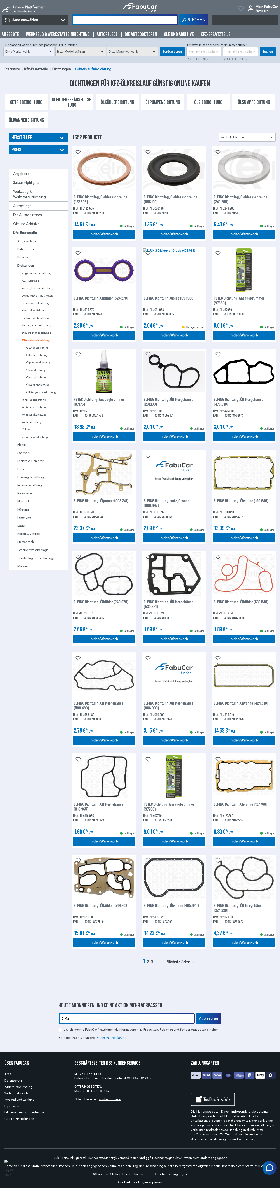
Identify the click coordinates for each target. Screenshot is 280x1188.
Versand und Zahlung (19, 1100)
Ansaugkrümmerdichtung (37, 288)
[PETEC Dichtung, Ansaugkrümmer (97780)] (174, 776)
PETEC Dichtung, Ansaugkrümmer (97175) (99, 401)
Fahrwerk (24, 453)
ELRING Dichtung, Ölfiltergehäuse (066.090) (168, 705)
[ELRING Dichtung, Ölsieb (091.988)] (174, 270)
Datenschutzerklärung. (111, 1038)
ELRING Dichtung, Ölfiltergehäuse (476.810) (238, 401)
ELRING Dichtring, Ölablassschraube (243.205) (240, 199)
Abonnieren (208, 1018)
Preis (16, 149)
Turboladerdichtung (34, 399)
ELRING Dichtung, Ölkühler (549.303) (101, 905)
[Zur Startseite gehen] (140, 7)
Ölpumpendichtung (38, 362)
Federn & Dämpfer (31, 461)
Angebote (21, 174)
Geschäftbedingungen (171, 1174)
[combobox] (29, 51)
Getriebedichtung (37, 347)
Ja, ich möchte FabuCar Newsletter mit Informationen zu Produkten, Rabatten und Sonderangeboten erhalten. (141, 1030)
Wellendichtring (31, 422)
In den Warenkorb (104, 234)
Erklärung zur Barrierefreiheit (24, 1112)
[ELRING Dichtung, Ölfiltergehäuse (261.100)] (174, 371)
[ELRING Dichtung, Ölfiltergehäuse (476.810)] (244, 371)
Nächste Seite (178, 961)
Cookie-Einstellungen (19, 1119)
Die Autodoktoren (27, 215)
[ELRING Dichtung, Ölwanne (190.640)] (244, 473)
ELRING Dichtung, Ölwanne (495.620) (171, 905)
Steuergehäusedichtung (36, 332)
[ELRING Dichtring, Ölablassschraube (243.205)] (244, 169)
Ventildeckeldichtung (34, 407)
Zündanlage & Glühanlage (36, 558)
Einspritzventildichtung (36, 303)
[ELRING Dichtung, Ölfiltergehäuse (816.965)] (104, 776)
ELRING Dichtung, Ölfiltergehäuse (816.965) (98, 806)
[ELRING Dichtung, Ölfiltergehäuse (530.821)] (174, 574)
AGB (7, 1074)
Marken (23, 566)
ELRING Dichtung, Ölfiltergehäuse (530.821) (168, 604)
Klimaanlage (26, 501)
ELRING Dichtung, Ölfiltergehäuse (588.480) (98, 705)
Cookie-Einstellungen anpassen (140, 1182)
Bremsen (24, 257)
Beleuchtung (26, 249)
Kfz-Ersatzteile (25, 233)
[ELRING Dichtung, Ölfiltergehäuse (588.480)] (104, 675)
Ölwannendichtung (38, 384)
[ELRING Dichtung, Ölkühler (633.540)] (244, 574)
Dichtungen (26, 265)
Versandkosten (128, 1158)
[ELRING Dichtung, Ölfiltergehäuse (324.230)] (244, 878)
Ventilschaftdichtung (34, 414)
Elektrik (23, 445)
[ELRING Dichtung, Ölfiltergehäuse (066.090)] (174, 675)
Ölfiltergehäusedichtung (41, 392)
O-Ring (26, 429)
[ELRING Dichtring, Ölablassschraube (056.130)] (174, 169)
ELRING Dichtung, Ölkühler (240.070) (101, 601)
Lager (22, 526)
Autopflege (22, 206)
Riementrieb (26, 542)
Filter (21, 469)
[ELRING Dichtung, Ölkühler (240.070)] (104, 574)
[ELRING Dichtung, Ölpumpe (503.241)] (104, 473)
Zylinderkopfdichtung (35, 437)
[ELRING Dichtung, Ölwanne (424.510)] (244, 675)
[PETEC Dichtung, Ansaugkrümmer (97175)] (104, 371)
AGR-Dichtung (30, 280)
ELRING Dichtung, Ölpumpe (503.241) (101, 500)
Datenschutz (13, 1081)
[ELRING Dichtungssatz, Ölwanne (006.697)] (174, 473)
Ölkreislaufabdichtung (36, 340)
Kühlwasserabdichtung (36, 317)
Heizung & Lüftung (31, 477)
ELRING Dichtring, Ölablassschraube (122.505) (100, 199)
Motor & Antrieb (29, 534)
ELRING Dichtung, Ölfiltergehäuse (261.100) (168, 401)
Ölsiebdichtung (35, 370)
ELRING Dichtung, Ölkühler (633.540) (241, 601)
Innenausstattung (30, 485)
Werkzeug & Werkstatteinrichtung (29, 194)
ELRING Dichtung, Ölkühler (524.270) (101, 297)
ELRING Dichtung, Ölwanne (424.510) (241, 702)
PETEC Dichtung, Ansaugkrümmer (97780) (169, 806)
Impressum (11, 1106)
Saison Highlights (26, 183)
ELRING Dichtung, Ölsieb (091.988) (169, 297)
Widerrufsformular (17, 1093)
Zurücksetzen (172, 51)
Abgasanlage (27, 241)
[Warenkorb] (245, 20)
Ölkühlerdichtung (36, 355)
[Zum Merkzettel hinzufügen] (77, 151)
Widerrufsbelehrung (18, 1087)
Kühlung (23, 509)
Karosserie (25, 493)
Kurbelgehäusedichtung (36, 325)
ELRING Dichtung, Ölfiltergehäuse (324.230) (238, 907)
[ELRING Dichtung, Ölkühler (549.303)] (104, 878)
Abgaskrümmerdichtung (37, 273)
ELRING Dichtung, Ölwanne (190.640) (241, 500)
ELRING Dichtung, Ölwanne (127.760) (240, 804)
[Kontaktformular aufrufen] (269, 1167)
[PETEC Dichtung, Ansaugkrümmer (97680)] (244, 270)
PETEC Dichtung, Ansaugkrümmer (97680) (239, 300)
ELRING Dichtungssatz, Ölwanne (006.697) (167, 503)
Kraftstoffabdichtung (34, 310)
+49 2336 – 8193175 (138, 1078)
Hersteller (22, 137)
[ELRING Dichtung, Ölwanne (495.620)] (174, 878)
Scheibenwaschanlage (33, 550)
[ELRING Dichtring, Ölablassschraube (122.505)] (104, 169)
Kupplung (24, 517)
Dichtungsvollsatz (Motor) (37, 295)
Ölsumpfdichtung (36, 377)
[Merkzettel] (241, 9)
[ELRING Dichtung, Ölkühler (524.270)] (104, 270)
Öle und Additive (26, 224)
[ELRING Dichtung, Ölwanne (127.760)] (244, 776)
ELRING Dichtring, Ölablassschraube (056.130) (170, 199)
